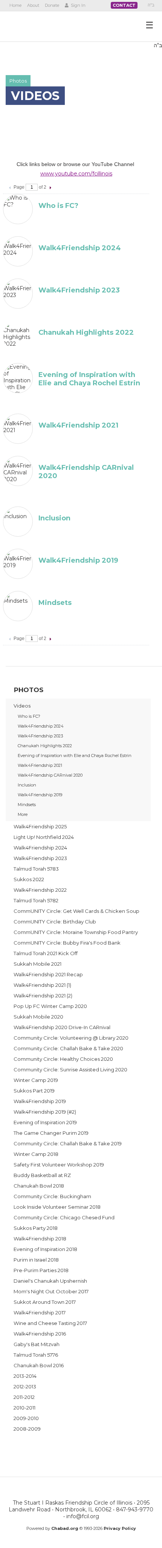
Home (15, 5)
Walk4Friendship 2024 (79, 248)
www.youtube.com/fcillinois (76, 173)
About (33, 5)
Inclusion (54, 518)
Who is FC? (58, 206)
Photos (18, 81)
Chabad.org (64, 1528)
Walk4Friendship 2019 (78, 560)
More (23, 814)
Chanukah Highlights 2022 (86, 332)
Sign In (78, 5)
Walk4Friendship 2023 (79, 290)
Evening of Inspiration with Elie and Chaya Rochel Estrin (89, 379)
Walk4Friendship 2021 (78, 425)
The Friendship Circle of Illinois (50, 26)
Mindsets (55, 603)
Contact (124, 5)
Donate (52, 5)
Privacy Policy (120, 1528)
